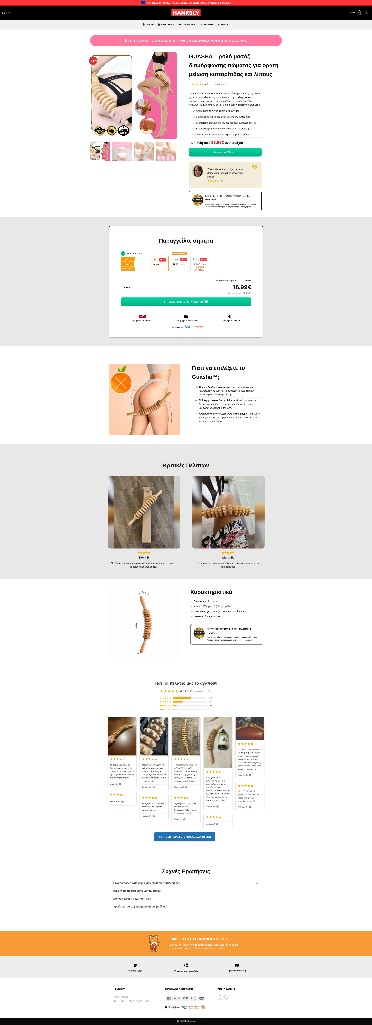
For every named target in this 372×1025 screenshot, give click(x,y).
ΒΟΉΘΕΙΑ (223, 24)
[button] (355, 13)
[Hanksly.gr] (186, 13)
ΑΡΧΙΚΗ (150, 24)
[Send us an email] (220, 997)
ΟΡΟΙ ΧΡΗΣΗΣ (120, 997)
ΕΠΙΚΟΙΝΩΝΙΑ (207, 24)
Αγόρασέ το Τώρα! (224, 152)
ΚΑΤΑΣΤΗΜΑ (167, 24)
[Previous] (95, 95)
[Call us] (225, 997)
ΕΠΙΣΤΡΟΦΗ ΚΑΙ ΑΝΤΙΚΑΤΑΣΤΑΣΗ (131, 1001)
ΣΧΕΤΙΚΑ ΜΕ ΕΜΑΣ (187, 24)
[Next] (172, 95)
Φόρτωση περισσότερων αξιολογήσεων (185, 837)
